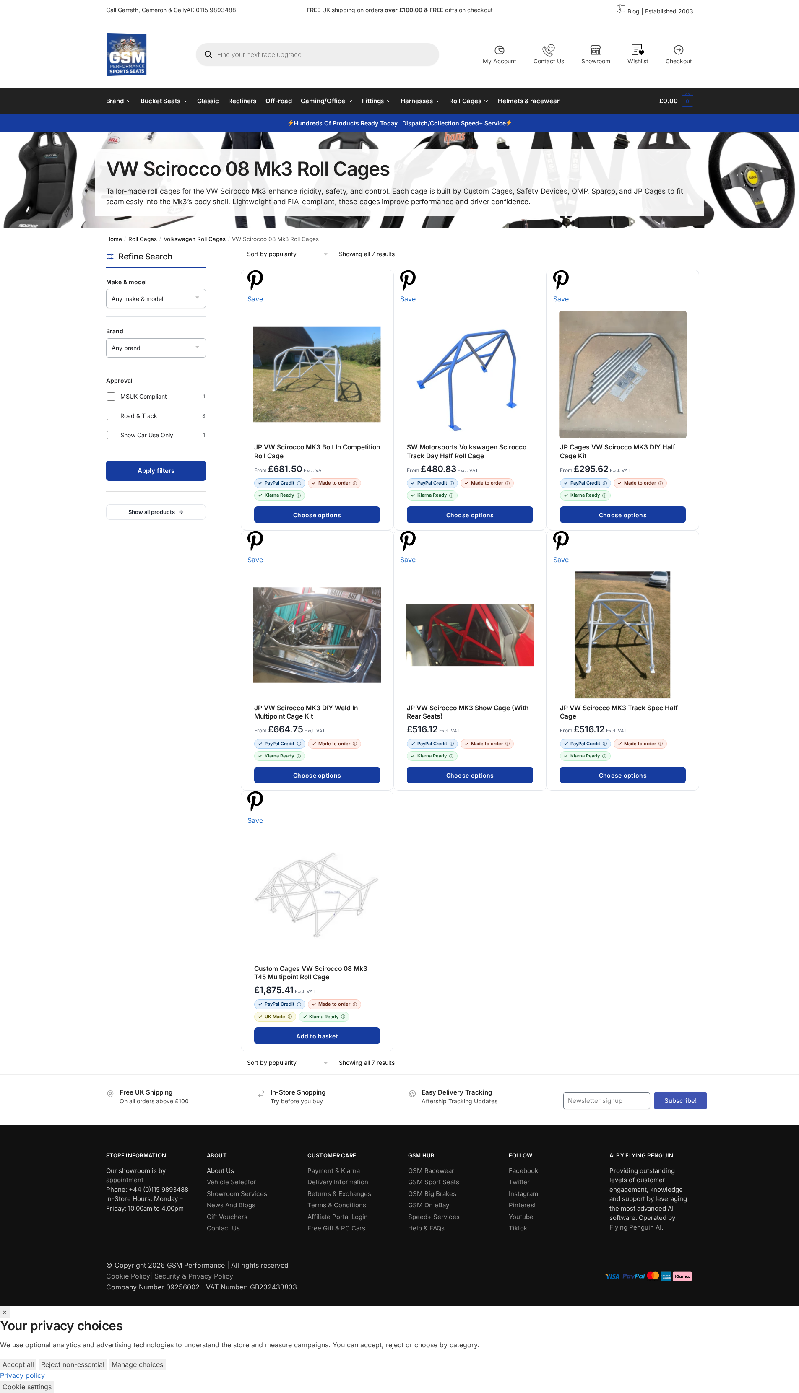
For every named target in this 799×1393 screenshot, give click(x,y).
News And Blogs (231, 1205)
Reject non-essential (72, 1364)
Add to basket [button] (317, 1036)
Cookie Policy (128, 1276)
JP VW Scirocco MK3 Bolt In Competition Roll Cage (317, 451)
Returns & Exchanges (339, 1193)
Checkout (679, 61)
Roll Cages (142, 239)
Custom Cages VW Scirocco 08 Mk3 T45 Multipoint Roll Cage (310, 973)
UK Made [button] (275, 1016)
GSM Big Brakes (432, 1193)
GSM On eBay (428, 1205)
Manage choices (137, 1364)
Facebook (523, 1170)
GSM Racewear (431, 1170)
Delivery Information (337, 1182)
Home (114, 239)
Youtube (521, 1216)
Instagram (523, 1193)
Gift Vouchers (227, 1216)
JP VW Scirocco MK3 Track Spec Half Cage (618, 712)
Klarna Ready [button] (279, 495)
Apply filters (156, 471)
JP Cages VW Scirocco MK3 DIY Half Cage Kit (617, 451)
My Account (499, 61)
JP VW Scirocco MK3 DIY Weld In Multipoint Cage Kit (306, 712)
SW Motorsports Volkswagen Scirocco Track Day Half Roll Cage (466, 451)
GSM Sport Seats (433, 1182)
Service (494, 123)
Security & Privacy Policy (193, 1276)
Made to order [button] (334, 483)
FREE (437, 9)
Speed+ (472, 123)
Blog (633, 11)
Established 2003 (669, 11)
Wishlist (637, 61)
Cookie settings (27, 1387)
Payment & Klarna (333, 1170)
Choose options (317, 515)
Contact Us (549, 61)
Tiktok (518, 1228)
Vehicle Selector (231, 1182)
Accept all (18, 1364)
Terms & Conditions (336, 1205)
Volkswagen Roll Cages (195, 239)
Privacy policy (22, 1375)
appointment (124, 1180)
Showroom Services (237, 1193)
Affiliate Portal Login (337, 1216)
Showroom (595, 61)
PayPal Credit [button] (279, 483)
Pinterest (522, 1205)
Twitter (519, 1182)
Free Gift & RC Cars (336, 1228)
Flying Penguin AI (635, 1227)
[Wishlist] (383, 281)
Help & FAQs (426, 1228)
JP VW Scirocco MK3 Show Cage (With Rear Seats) (467, 712)
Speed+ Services (434, 1216)
